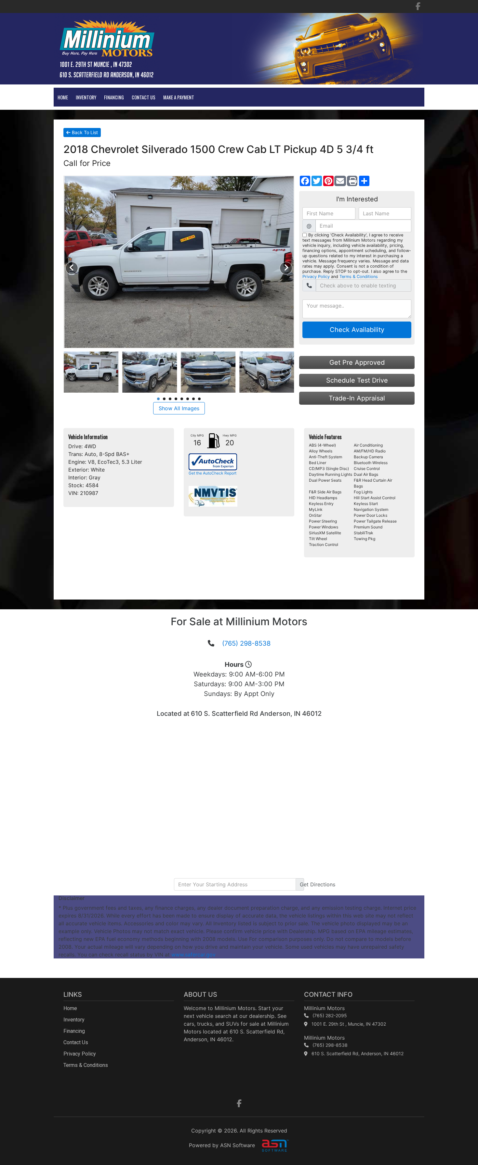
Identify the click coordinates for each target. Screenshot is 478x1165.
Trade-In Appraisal (357, 398)
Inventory (86, 97)
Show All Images (179, 408)
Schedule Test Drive (357, 380)
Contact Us (143, 97)
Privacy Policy (316, 276)
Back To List (85, 132)
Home (63, 97)
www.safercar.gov (193, 954)
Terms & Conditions (358, 276)
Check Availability (357, 330)
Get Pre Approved (357, 362)
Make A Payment (178, 97)
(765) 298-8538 (246, 643)
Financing (114, 97)
